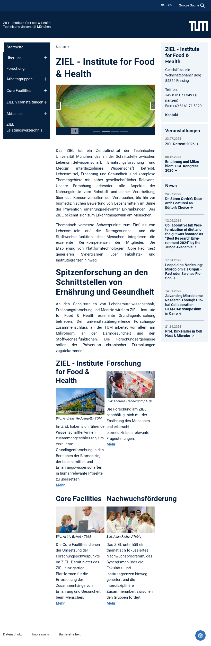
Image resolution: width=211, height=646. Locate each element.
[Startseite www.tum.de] (198, 25)
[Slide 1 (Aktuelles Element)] (96, 131)
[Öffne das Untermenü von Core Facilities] (45, 91)
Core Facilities (18, 90)
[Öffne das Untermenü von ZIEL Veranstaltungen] (45, 102)
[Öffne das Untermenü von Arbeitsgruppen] (45, 79)
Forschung (15, 68)
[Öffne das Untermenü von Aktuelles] (45, 114)
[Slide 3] (115, 131)
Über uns (14, 58)
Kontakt (171, 115)
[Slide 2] (106, 131)
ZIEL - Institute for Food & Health (26, 23)
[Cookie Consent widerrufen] (200, 635)
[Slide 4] (124, 131)
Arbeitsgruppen (19, 79)
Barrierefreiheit (70, 634)
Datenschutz (12, 634)
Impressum (40, 634)
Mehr (60, 485)
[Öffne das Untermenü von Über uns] (45, 58)
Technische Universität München (27, 27)
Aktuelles (14, 113)
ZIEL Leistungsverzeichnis (24, 127)
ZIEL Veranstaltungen (24, 102)
